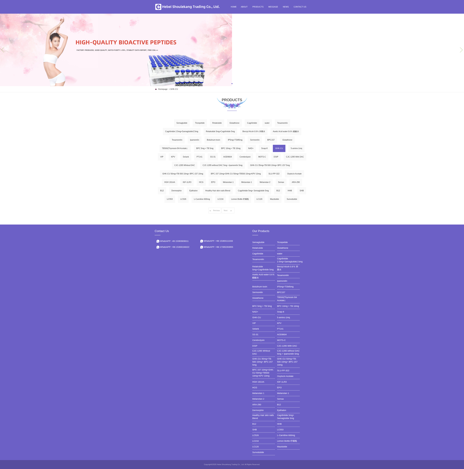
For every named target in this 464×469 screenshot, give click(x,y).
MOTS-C (262, 157)
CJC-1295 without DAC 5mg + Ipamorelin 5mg (222, 165)
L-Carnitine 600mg (202, 199)
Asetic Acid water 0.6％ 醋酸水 (286, 131)
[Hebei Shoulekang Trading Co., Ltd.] (188, 7)
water (267, 123)
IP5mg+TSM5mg (235, 140)
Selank (186, 157)
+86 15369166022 (180, 247)
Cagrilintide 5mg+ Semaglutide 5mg (253, 191)
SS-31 (213, 157)
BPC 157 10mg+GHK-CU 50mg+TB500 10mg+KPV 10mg (236, 174)
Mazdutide (274, 199)
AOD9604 (227, 157)
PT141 (199, 157)
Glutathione (234, 123)
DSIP (276, 157)
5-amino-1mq (296, 148)
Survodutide (292, 199)
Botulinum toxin (213, 140)
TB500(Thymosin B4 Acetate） (175, 148)
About (244, 7)
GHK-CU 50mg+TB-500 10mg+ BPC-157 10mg (182, 174)
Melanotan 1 (228, 182)
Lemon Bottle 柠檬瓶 (240, 199)
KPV (173, 157)
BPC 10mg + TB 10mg (230, 148)
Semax (281, 182)
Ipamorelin (194, 140)
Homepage (163, 89)
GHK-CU (279, 148)
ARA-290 (296, 182)
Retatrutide (217, 123)
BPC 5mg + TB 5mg (204, 148)
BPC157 (271, 140)
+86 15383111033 (224, 241)
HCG (201, 182)
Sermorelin (255, 140)
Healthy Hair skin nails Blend (217, 191)
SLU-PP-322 (273, 174)
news (286, 7)
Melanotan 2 (265, 182)
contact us (300, 7)
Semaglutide (181, 123)
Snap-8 (264, 148)
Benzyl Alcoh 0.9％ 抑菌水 (254, 131)
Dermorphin (176, 191)
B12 (162, 191)
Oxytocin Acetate (294, 174)
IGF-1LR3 (187, 182)
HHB (290, 191)
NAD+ (251, 148)
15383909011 (180, 241)
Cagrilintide (252, 123)
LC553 (170, 199)
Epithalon (193, 191)
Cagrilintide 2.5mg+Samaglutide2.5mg (181, 131)
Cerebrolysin (245, 157)
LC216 (220, 199)
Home (234, 7)
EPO (213, 182)
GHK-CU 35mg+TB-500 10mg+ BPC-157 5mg (270, 165)
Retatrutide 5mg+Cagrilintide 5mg (220, 131)
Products (258, 7)
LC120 (259, 199)
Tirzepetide (200, 123)
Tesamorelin (282, 123)
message (273, 7)
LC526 (183, 199)
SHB (302, 191)
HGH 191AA (169, 182)
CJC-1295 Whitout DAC (184, 165)
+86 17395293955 (224, 247)
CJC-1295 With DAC (295, 157)
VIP (161, 157)
